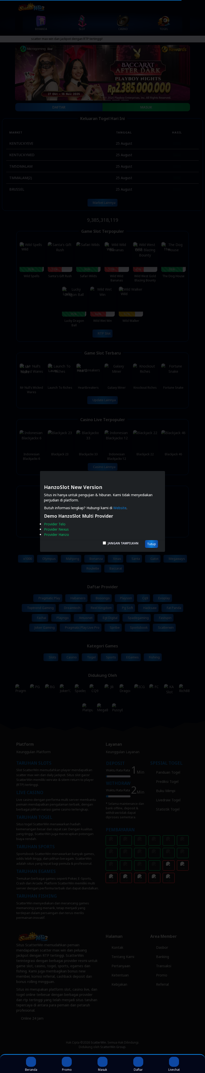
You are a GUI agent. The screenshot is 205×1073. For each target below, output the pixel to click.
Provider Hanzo (56, 534)
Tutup (151, 544)
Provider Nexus (56, 529)
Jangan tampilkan (123, 543)
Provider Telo (55, 524)
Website (119, 508)
